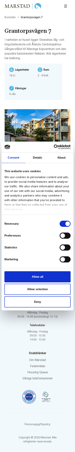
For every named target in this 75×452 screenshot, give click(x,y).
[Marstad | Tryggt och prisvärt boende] (23, 6)
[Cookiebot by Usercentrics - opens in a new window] (54, 146)
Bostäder (10, 17)
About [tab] (61, 157)
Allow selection (37, 289)
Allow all (37, 276)
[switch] (65, 236)
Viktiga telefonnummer (37, 378)
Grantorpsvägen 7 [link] (31, 17)
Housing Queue (37, 372)
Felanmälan (37, 366)
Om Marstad (37, 360)
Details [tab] (37, 157)
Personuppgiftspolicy (37, 424)
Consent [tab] (13, 157)
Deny (37, 301)
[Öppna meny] (65, 6)
